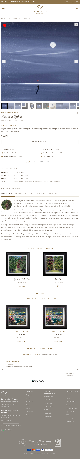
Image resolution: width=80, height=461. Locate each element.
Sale (27, 405)
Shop (27, 415)
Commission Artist (40, 142)
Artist (8, 18)
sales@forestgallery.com (12, 425)
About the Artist (6, 193)
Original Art (48, 181)
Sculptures (29, 402)
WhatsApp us (9, 430)
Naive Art (47, 400)
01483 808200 (6, 420)
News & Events (70, 402)
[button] (2, 369)
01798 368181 (6, 407)
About (68, 398)
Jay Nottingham (16, 18)
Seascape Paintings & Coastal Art (34, 181)
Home (3, 18)
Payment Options (53, 193)
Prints (28, 398)
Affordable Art (57, 181)
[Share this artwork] (77, 112)
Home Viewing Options (37, 193)
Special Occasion (19, 181)
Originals (29, 395)
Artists (28, 408)
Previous (4, 61)
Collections (29, 412)
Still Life (46, 410)
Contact (68, 405)
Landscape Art (48, 406)
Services (68, 395)
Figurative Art (48, 416)
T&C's (68, 415)
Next (76, 61)
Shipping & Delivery (72, 408)
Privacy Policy (70, 418)
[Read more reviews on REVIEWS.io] (38, 381)
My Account (70, 412)
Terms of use (70, 422)
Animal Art (47, 413)
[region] (40, 369)
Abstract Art (48, 403)
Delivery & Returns (21, 193)
